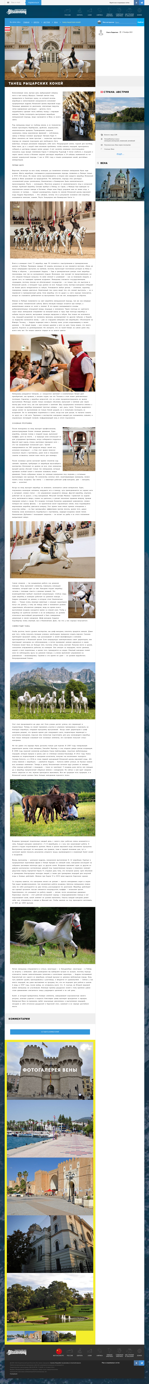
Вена (56, 22)
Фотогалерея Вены (50, 1070)
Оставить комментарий (50, 1032)
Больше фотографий (85, 1310)
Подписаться (33, 3)
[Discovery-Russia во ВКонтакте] (136, 2)
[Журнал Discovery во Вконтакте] (136, 1363)
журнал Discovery (17, 1352)
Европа (36, 22)
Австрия (47, 22)
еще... (120, 154)
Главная (26, 22)
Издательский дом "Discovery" (17, 12)
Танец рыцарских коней (71, 22)
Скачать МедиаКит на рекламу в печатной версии (65, 1363)
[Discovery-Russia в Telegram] (141, 2)
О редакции (13, 1374)
